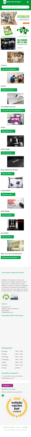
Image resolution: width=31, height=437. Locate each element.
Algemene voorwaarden (9, 427)
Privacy (18, 427)
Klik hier (4, 392)
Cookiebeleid (25, 427)
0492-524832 (5, 310)
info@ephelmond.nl (7, 312)
